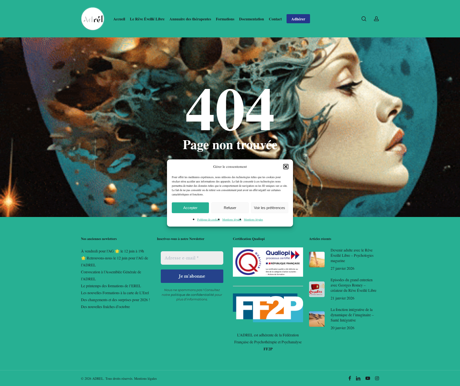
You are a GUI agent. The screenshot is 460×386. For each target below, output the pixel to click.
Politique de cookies (208, 219)
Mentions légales (232, 219)
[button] (285, 166)
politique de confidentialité (192, 295)
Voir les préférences (269, 208)
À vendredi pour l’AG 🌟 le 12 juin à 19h (112, 250)
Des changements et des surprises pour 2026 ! (115, 299)
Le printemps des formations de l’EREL (111, 285)
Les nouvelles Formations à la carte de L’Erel (115, 292)
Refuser (230, 208)
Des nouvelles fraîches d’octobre (105, 306)
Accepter (190, 208)
